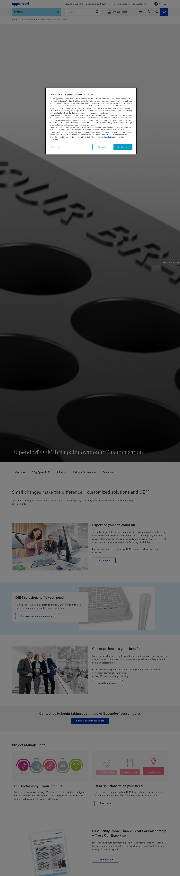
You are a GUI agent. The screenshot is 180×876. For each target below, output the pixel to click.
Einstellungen (55, 147)
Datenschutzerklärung (110, 137)
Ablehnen (102, 147)
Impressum (54, 139)
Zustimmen (122, 147)
